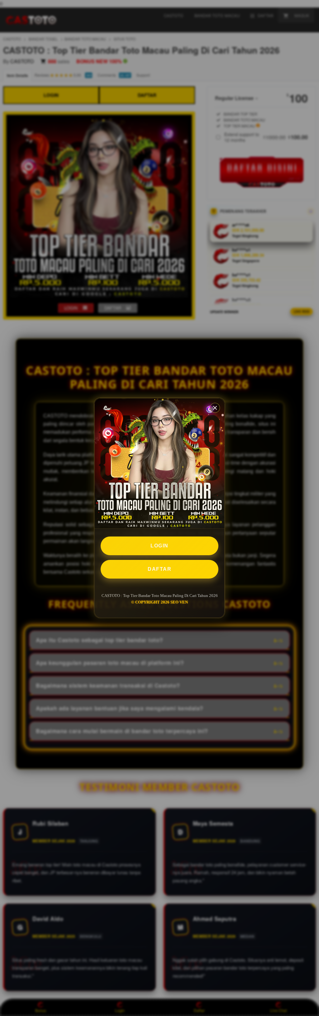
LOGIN (159, 545)
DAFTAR (159, 569)
